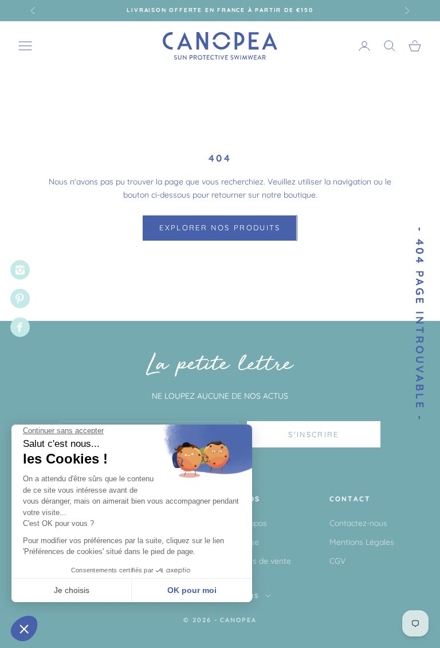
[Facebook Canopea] (20, 327)
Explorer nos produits (219, 227)
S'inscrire (313, 434)
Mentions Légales (361, 542)
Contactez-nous (358, 523)
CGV (337, 561)
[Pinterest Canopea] (20, 298)
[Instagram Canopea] (20, 270)
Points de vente (262, 561)
